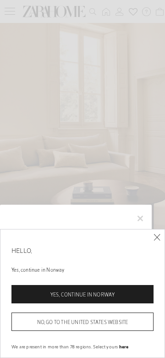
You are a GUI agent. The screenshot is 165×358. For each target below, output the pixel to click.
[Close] (157, 237)
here (124, 346)
